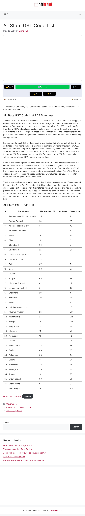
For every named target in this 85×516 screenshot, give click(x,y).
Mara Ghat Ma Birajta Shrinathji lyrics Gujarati (23, 460)
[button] (80, 14)
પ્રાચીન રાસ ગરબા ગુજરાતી (14, 457)
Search (6, 422)
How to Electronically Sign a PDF (17, 445)
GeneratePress (56, 510)
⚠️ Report (9, 87)
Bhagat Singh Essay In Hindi (18, 407)
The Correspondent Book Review (18, 449)
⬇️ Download (42, 87)
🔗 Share (76, 87)
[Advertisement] (42, 486)
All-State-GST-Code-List (12, 396)
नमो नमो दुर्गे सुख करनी (14, 411)
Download (27, 396)
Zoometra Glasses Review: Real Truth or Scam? (24, 453)
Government (11, 404)
